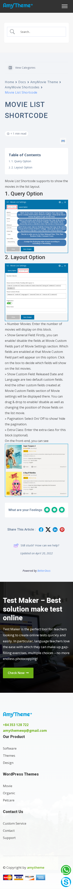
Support (9, 837)
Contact (9, 830)
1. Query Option (21, 161)
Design (8, 762)
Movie (7, 786)
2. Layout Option (21, 167)
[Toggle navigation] (66, 6)
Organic (9, 793)
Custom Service (14, 823)
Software (10, 748)
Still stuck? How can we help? (40, 545)
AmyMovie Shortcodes (22, 87)
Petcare (8, 800)
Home (9, 82)
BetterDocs (43, 570)
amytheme (35, 867)
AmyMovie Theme (44, 82)
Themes (9, 755)
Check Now (16, 673)
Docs (22, 82)
